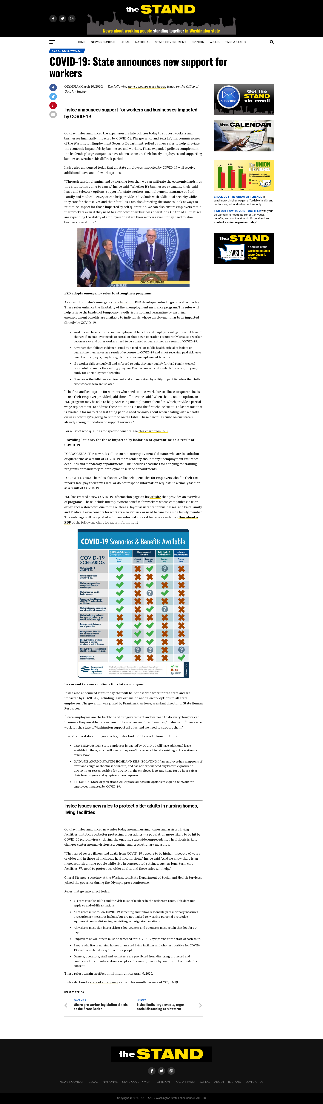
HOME (81, 42)
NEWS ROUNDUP (103, 42)
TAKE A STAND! (235, 42)
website (155, 497)
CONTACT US (254, 1081)
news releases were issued (147, 86)
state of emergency (104, 982)
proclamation (123, 302)
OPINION (197, 42)
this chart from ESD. (153, 431)
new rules (110, 829)
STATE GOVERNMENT (170, 42)
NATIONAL (142, 42)
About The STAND (227, 1081)
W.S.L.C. (215, 42)
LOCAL (125, 42)
